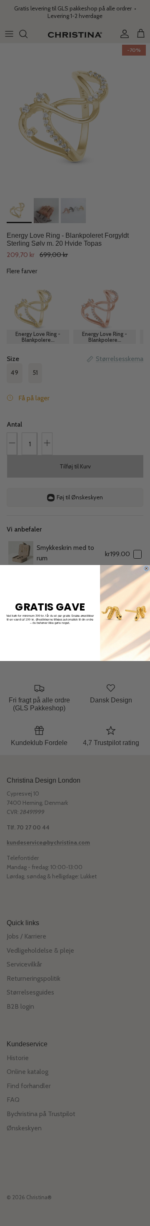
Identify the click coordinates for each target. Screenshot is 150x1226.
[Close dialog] (146, 568)
